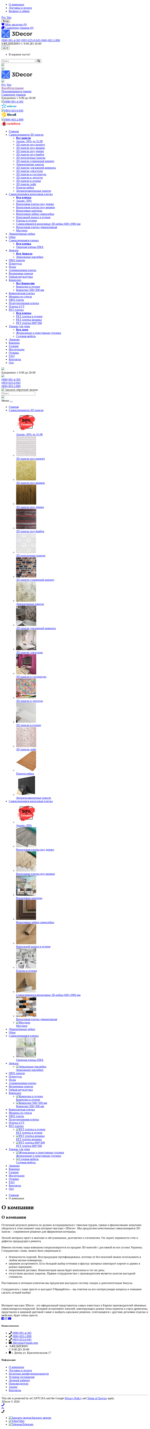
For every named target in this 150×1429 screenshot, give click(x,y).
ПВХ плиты (16, 299)
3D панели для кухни (29, 171)
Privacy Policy (73, 1398)
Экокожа (14, 339)
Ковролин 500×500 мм (30, 289)
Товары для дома (19, 326)
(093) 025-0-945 (31, 40)
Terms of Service (97, 1398)
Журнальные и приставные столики (38, 332)
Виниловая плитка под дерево (35, 204)
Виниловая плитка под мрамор (35, 207)
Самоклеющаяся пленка (24, 240)
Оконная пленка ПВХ (30, 247)
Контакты (15, 359)
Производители (18, 1383)
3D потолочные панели (30, 157)
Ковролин (15, 280)
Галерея (13, 346)
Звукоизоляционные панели (33, 190)
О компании (16, 4)
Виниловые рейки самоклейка (35, 213)
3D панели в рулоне (28, 180)
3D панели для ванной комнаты (36, 167)
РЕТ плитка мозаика (29, 319)
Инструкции (17, 349)
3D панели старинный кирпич (35, 161)
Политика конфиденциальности (29, 1373)
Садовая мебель (26, 336)
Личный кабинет (19, 1380)
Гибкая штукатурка (21, 276)
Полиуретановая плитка (24, 303)
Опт (11, 362)
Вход (6, 21)
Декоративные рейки (22, 233)
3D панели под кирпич (30, 144)
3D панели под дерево (30, 151)
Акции (13, 1386)
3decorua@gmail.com (25, 1342)
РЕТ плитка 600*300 (29, 323)
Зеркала (13, 250)
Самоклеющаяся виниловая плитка (31, 194)
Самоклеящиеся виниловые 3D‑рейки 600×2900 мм (48, 223)
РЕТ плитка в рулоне (29, 316)
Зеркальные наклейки (29, 256)
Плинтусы (15, 263)
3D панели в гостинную (31, 174)
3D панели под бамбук (30, 154)
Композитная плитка (22, 293)
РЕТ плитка (16, 309)
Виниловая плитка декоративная (36, 227)
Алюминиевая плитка (22, 270)
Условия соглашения (21, 1377)
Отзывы (14, 352)
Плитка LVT (17, 306)
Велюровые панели (21, 273)
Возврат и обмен (19, 11)
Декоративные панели (30, 164)
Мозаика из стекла (20, 296)
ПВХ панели (17, 260)
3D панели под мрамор (30, 147)
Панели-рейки (25, 187)
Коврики (14, 342)
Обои (12, 237)
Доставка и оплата (20, 7)
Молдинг (22, 230)
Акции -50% (24, 200)
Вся (23, 197)
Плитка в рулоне (26, 220)
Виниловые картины (29, 210)
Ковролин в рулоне (28, 286)
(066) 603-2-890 (50, 40)
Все (23, 138)
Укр (9, 17)
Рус (3, 17)
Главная (14, 131)
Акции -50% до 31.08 (29, 141)
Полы (12, 266)
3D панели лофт (26, 184)
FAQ (12, 356)
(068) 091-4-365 (10, 40)
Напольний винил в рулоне (33, 217)
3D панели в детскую (29, 177)
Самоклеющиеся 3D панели (26, 134)
